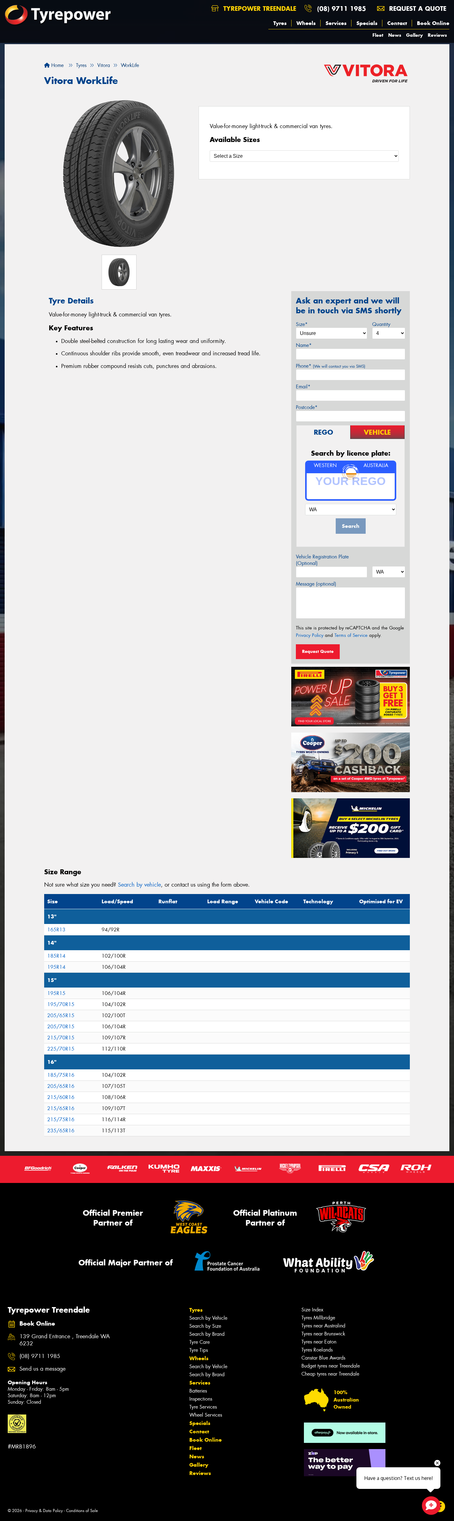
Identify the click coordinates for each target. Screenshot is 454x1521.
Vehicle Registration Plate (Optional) (322, 560)
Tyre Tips (198, 1350)
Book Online (433, 23)
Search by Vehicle (208, 1318)
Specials (366, 23)
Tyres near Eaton (318, 1342)
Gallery (414, 35)
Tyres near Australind (323, 1326)
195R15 (56, 993)
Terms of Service (351, 635)
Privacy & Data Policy (44, 1510)
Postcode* (306, 407)
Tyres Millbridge (318, 1317)
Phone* (330, 366)
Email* (303, 386)
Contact (397, 23)
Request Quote (318, 651)
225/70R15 (60, 1049)
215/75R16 (60, 1119)
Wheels (306, 23)
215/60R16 (60, 1097)
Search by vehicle (139, 884)
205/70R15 (60, 1026)
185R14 (56, 956)
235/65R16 (60, 1130)
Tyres (280, 23)
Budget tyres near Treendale (330, 1366)
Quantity (381, 324)
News (394, 35)
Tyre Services (203, 1407)
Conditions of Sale (82, 1510)
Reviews (437, 35)
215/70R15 (60, 1037)
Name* (304, 345)
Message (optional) (316, 584)
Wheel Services (205, 1415)
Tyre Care (199, 1342)
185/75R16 (60, 1075)
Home (57, 65)
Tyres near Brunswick (323, 1334)
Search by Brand (207, 1334)
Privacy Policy (309, 635)
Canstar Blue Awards (323, 1358)
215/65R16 (60, 1108)
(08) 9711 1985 (341, 8)
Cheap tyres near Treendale (330, 1374)
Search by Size (205, 1326)
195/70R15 (60, 1004)
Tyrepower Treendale (258, 8)
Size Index (312, 1309)
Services (336, 23)
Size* (302, 324)
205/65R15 (60, 1015)
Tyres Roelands (317, 1350)
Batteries (198, 1391)
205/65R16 (60, 1086)
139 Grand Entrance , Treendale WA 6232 (64, 1340)
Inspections (200, 1399)
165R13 (56, 929)
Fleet (377, 35)
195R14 (56, 967)
